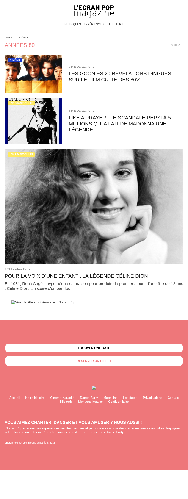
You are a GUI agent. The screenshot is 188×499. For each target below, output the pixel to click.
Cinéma (15, 60)
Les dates (130, 397)
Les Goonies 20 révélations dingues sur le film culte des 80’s (120, 76)
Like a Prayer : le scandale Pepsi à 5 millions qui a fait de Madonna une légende (120, 124)
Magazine (110, 397)
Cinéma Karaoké (62, 397)
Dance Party (89, 397)
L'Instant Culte (21, 103)
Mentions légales (90, 401)
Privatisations (152, 397)
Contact (173, 397)
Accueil (14, 397)
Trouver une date (94, 348)
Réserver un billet (94, 361)
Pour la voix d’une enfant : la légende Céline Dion (76, 276)
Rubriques (72, 24)
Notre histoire (35, 397)
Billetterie (115, 24)
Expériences (94, 24)
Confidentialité (118, 401)
